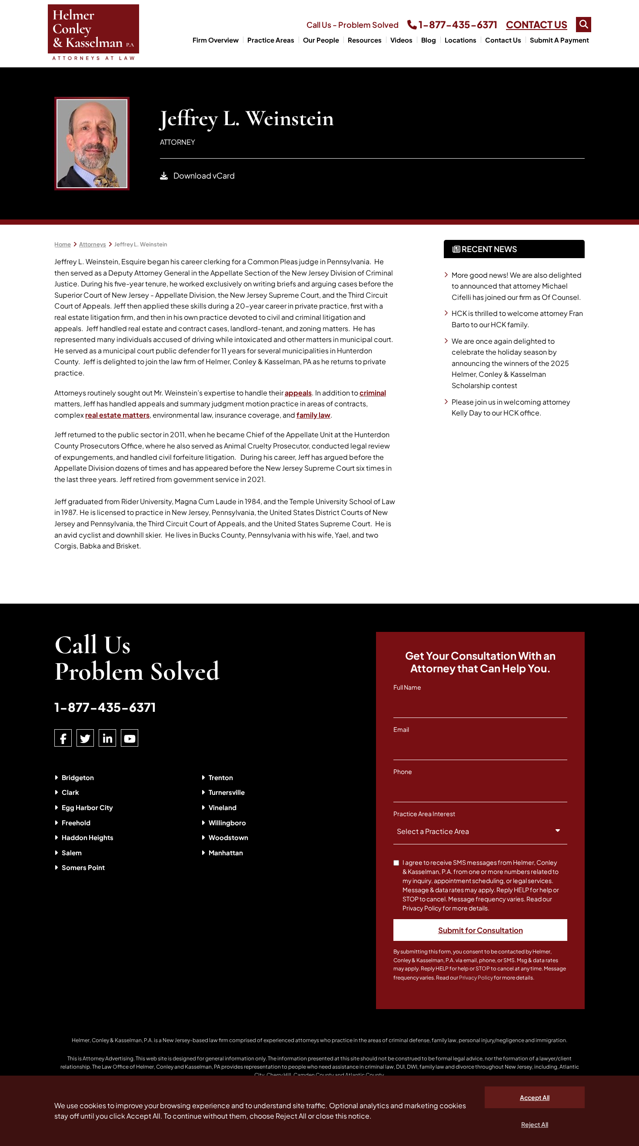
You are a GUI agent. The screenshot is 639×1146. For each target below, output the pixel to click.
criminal (372, 392)
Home (62, 244)
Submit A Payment (559, 40)
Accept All (534, 1097)
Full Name (407, 687)
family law (313, 414)
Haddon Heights (87, 837)
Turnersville (227, 792)
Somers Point (83, 867)
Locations (460, 40)
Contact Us (503, 40)
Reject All (534, 1124)
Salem (72, 852)
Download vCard (203, 175)
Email (401, 729)
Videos (401, 40)
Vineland (222, 807)
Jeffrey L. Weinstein (140, 244)
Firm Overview (216, 40)
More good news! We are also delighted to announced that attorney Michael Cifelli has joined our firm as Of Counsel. (517, 286)
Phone (402, 771)
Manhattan (226, 852)
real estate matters (117, 414)
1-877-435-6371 (457, 24)
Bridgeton (78, 777)
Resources (365, 40)
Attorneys (92, 244)
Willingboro (227, 822)
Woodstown (228, 837)
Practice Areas (270, 40)
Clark (70, 792)
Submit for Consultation (480, 930)
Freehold (76, 822)
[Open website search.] (583, 24)
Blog (428, 40)
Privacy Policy (476, 977)
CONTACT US (536, 24)
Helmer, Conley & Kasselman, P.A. (112, 1040)
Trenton (221, 777)
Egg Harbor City (87, 807)
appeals (298, 392)
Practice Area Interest (424, 813)
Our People (321, 40)
